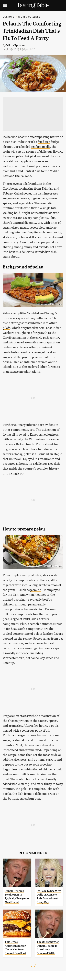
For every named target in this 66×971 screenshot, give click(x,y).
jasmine (35, 590)
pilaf (33, 156)
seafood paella (40, 146)
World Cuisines (29, 17)
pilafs (6, 328)
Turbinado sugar (14, 735)
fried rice (44, 141)
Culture (8, 17)
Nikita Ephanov (15, 45)
